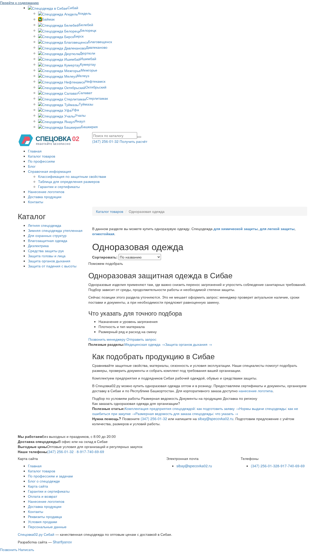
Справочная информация (49, 171)
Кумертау (88, 64)
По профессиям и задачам (50, 475)
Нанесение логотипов (46, 191)
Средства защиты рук (46, 250)
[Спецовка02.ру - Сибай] (51, 139)
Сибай (73, 7)
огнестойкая (103, 233)
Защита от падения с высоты (52, 265)
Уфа (75, 109)
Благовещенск (100, 41)
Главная (35, 150)
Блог (32, 166)
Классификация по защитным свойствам (72, 176)
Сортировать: (105, 257)
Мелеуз (83, 75)
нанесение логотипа (256, 390)
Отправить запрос (141, 339)
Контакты (35, 201)
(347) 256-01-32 (105, 141)
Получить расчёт (133, 141)
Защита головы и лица (47, 255)
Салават (85, 92)
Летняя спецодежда (44, 225)
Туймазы (86, 104)
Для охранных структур (47, 235)
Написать (25, 549)
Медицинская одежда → (144, 344)
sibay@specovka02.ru (215, 418)
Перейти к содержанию (19, 2)
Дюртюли (87, 53)
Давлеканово (96, 47)
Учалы (80, 115)
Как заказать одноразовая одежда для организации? (136, 403)
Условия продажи (42, 521)
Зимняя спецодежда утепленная (55, 230)
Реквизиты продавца (45, 516)
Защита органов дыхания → (188, 344)
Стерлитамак (97, 98)
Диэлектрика (38, 245)
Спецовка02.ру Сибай (36, 534)
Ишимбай (88, 58)
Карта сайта (38, 486)
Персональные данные (47, 526)
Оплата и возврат (42, 496)
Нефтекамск (95, 81)
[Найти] (139, 137)
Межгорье (89, 70)
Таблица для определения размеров (69, 181)
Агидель (84, 13)
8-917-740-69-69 (90, 451)
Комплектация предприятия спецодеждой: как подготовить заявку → (182, 408)
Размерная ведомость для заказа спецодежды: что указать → (186, 413)
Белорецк (88, 30)
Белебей (86, 24)
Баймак (48, 19)
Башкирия (89, 126)
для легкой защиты (277, 228)
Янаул (80, 121)
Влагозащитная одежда (47, 240)
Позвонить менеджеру (106, 339)
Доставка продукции (44, 196)
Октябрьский (95, 87)
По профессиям (41, 161)
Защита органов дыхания (49, 260)
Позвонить (8, 549)
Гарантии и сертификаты (59, 186)
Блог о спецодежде (44, 481)
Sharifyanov (62, 541)
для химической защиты (236, 228)
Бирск (79, 36)
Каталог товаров (41, 156)
